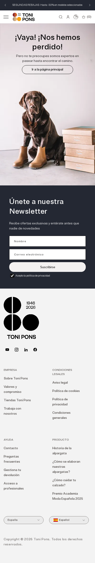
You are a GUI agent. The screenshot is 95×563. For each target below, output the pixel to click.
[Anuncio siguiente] (90, 5)
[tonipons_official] (16, 349)
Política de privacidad (60, 401)
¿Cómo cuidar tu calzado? (64, 482)
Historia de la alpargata (61, 450)
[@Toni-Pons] (7, 349)
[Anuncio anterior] (5, 5)
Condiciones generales (61, 415)
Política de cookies (66, 391)
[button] (6, 17)
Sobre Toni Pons (16, 378)
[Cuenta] (68, 17)
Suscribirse (47, 267)
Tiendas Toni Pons (17, 400)
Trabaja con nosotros (12, 411)
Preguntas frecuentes (12, 459)
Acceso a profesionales (14, 485)
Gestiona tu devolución (12, 472)
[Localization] (76, 17)
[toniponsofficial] (35, 349)
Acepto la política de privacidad (32, 275)
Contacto (11, 448)
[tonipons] (26, 349)
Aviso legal (60, 383)
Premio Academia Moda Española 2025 (67, 496)
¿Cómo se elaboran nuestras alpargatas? (66, 467)
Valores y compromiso (12, 389)
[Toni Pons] (24, 17)
